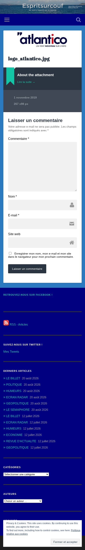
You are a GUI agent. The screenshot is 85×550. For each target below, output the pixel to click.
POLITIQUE (14, 384)
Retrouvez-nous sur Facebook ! (28, 294)
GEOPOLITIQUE (17, 403)
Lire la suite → (26, 81)
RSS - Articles (18, 324)
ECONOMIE (14, 434)
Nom (12, 196)
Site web (14, 234)
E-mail (13, 215)
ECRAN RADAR (17, 397)
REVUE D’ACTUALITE (21, 441)
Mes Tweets (11, 351)
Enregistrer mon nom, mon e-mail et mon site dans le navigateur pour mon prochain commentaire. (41, 255)
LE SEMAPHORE (18, 409)
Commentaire (18, 138)
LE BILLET (13, 378)
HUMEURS (13, 391)
